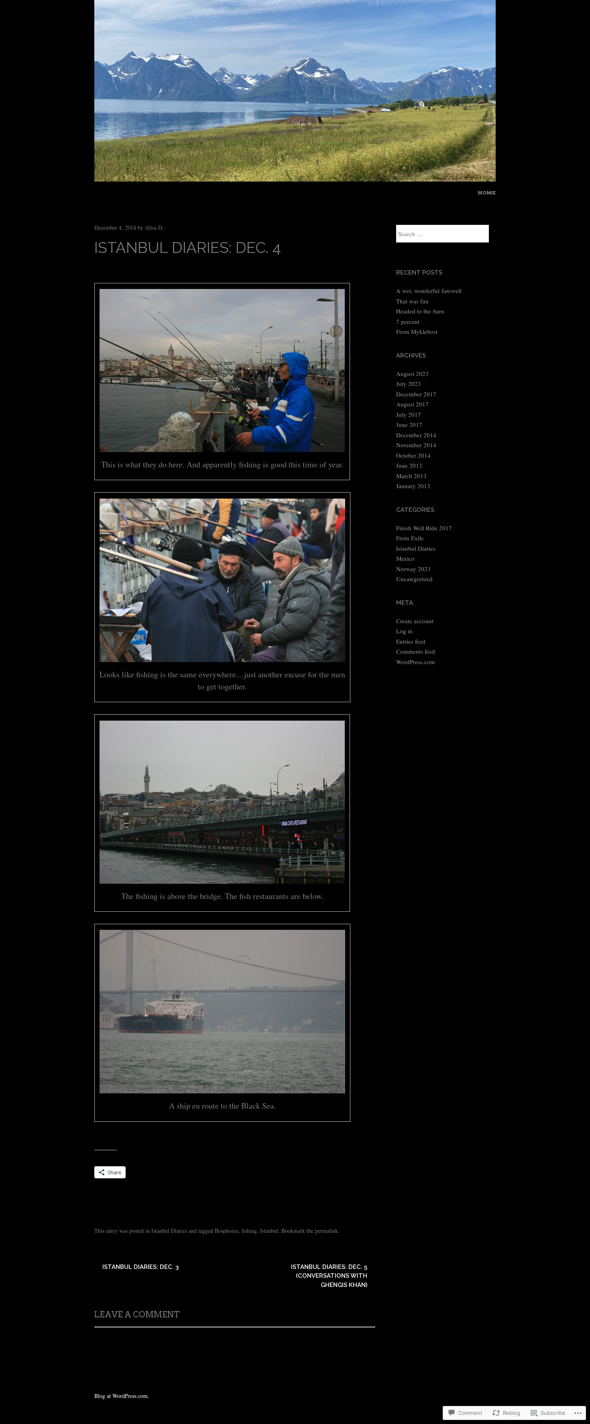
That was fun (412, 301)
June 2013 (409, 465)
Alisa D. (154, 227)
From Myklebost (416, 331)
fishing (249, 1230)
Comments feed (415, 651)
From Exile (410, 538)
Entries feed (410, 641)
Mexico (405, 558)
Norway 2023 (413, 569)
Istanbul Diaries (169, 1230)
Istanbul (269, 1230)
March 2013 (411, 476)
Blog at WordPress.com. (121, 1396)
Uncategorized (414, 579)
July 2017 (408, 414)
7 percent (407, 321)
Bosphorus (226, 1230)
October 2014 (413, 455)
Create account (414, 621)
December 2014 (416, 435)
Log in (404, 631)
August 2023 (412, 374)
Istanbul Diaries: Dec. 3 (140, 1266)
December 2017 (416, 394)
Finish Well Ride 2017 (424, 528)
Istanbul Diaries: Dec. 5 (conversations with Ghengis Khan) (329, 1276)
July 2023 (408, 384)
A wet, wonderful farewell (429, 291)
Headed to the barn (420, 311)
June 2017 (409, 424)
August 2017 (412, 404)
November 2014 (416, 445)
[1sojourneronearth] (295, 178)
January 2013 (413, 486)
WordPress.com (415, 662)
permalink (326, 1230)
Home (487, 193)
